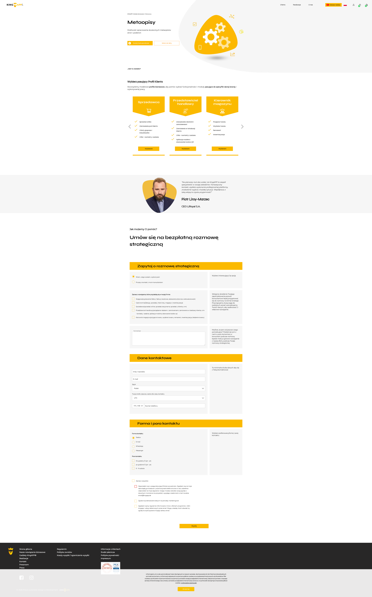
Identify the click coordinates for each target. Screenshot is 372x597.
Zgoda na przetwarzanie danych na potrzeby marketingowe (158, 501)
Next (242, 126)
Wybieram (149, 149)
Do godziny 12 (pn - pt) (143, 461)
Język (134, 384)
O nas (311, 5)
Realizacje (297, 5)
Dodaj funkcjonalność (141, 43)
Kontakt (22, 561)
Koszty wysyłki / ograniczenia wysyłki (73, 555)
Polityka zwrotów (64, 552)
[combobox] (345, 5)
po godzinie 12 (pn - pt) (143, 465)
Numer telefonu (151, 406)
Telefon (138, 437)
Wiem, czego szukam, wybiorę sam (148, 277)
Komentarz (137, 331)
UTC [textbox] (135, 398)
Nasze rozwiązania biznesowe (32, 552)
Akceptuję (186, 589)
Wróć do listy (167, 43)
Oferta (282, 5)
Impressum (106, 558)
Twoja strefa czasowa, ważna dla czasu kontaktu (148, 394)
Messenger (139, 450)
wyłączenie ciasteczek (189, 583)
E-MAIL (138, 442)
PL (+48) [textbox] (137, 406)
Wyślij (194, 526)
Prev (129, 126)
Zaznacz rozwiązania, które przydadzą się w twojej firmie (151, 294)
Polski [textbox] (345, 5)
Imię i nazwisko (139, 372)
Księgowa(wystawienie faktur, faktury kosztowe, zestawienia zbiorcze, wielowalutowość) (165, 299)
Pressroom (24, 565)
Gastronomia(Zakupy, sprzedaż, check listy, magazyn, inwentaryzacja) (159, 303)
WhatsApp (139, 446)
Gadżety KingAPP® (27, 555)
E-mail (135, 379)
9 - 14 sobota (140, 468)
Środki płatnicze (108, 552)
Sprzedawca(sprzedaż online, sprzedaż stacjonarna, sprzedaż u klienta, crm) (161, 307)
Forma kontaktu (137, 433)
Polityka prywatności (110, 555)
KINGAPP (129, 14)
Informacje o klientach (110, 549)
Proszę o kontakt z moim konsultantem (149, 282)
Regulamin (62, 549)
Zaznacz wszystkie (142, 481)
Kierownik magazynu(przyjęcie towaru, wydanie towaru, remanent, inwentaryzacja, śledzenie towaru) (170, 317)
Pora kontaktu (137, 456)
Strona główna (25, 549)
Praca (21, 568)
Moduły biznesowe (138, 14)
